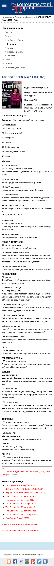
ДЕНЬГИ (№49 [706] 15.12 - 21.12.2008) (24, 489)
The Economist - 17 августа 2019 (20, 496)
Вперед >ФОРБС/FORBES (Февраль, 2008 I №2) (21, 530)
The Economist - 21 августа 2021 (20, 511)
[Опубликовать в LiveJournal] (21, 561)
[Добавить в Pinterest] (33, 561)
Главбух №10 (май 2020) (17, 518)
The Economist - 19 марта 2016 (20, 507)
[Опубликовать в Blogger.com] (9, 561)
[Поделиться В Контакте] (45, 561)
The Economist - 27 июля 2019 (19, 500)
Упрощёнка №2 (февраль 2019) (20, 485)
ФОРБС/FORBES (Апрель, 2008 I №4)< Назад (20, 524)
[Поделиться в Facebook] (15, 561)
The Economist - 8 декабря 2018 (20, 503)
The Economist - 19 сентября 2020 (21, 514)
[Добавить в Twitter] (39, 561)
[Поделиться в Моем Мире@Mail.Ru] (27, 561)
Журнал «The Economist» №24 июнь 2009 (25, 492)
